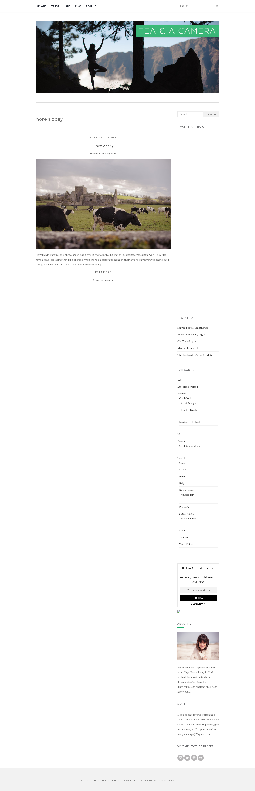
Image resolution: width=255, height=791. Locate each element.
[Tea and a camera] (127, 57)
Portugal (184, 506)
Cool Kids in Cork (189, 445)
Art (68, 6)
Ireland (41, 6)
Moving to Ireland (189, 422)
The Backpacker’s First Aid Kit (195, 354)
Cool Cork (185, 398)
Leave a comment (103, 280)
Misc (78, 6)
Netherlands (186, 489)
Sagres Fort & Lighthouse (192, 327)
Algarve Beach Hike (188, 348)
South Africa (186, 513)
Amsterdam (187, 494)
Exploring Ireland (103, 137)
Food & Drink (189, 410)
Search (211, 114)
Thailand (184, 537)
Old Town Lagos (186, 341)
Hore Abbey (103, 146)
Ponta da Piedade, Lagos (191, 334)
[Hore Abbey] (103, 204)
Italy (181, 483)
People (91, 6)
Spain (182, 530)
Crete (182, 462)
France (183, 469)
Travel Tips (186, 544)
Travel (56, 6)
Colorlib (147, 780)
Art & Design (188, 403)
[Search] (217, 5)
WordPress (169, 780)
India (182, 476)
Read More (103, 272)
